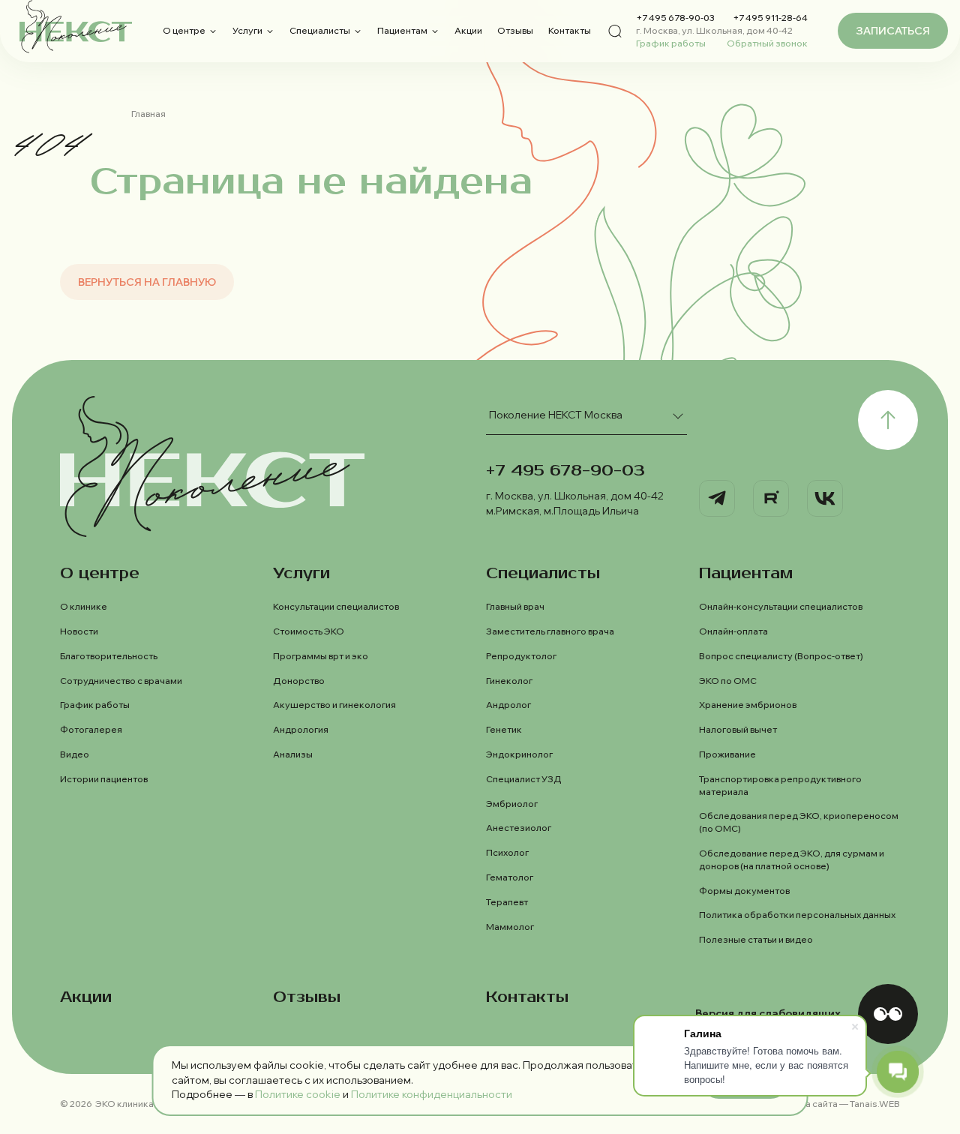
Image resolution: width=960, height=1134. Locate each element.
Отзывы (515, 30)
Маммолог (510, 926)
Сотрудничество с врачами (121, 680)
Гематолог (509, 877)
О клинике (83, 606)
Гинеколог (509, 680)
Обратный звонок (767, 43)
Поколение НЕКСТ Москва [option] (555, 415)
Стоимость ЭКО (308, 631)
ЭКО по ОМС (728, 680)
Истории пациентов (104, 778)
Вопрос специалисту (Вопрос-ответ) (781, 656)
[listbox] (586, 416)
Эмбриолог (512, 803)
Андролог (508, 704)
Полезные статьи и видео (756, 939)
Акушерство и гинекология (334, 704)
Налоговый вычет (738, 729)
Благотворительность (109, 656)
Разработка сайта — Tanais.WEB (828, 1103)
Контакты (569, 30)
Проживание (727, 754)
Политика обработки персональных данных (797, 914)
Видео (74, 754)
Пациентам (402, 30)
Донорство (299, 680)
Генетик (504, 729)
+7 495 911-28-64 (770, 17)
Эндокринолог (519, 754)
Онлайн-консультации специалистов (780, 606)
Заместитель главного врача (550, 631)
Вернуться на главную (147, 282)
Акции (468, 30)
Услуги (247, 30)
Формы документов (744, 890)
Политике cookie (297, 1094)
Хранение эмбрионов (747, 704)
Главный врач (515, 606)
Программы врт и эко (320, 656)
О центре (184, 30)
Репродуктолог (521, 656)
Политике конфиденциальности (431, 1094)
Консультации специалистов (336, 606)
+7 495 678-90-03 (675, 17)
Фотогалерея (91, 729)
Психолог (507, 852)
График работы (671, 43)
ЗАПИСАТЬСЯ (893, 31)
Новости (79, 631)
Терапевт (507, 902)
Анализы (293, 754)
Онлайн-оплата (733, 631)
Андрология (300, 729)
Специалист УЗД (524, 778)
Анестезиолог (518, 827)
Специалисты (320, 30)
